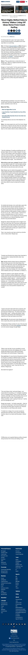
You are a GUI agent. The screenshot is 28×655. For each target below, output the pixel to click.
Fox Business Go (19, 617)
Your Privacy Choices (15, 638)
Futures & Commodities (6, 583)
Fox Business (5, 1)
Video (17, 594)
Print (16, 31)
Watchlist (3, 597)
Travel (2, 606)
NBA (17, 578)
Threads (14, 31)
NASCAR (17, 581)
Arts (2, 612)
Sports (17, 574)
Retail (2, 591)
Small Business (4, 572)
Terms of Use (18, 602)
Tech (17, 557)
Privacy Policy (18, 604)
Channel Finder (19, 599)
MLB (17, 579)
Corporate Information (20, 609)
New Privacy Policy (14, 636)
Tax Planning (4, 564)
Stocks (2, 578)
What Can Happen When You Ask (9, 109)
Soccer (17, 584)
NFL (16, 576)
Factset (13, 645)
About (17, 597)
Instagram (8, 624)
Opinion (18, 591)
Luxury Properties (19, 554)
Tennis (17, 588)
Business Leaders (5, 588)
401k (2, 560)
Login (18, 1)
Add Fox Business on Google (14, 33)
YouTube (11, 624)
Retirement (3, 562)
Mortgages (3, 551)
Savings (2, 557)
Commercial (18, 552)
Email (19, 31)
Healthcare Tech (19, 566)
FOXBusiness (12, 36)
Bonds (2, 584)
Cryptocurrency (4, 581)
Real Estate (19, 548)
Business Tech (19, 564)
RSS (19, 624)
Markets (3, 576)
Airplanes (3, 609)
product (11, 56)
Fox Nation (18, 615)
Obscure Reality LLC (14, 46)
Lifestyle (3, 600)
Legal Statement (19, 646)
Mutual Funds (4, 594)
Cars (2, 607)
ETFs (2, 586)
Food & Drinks (4, 611)
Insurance (3, 559)
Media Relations (19, 607)
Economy (3, 567)
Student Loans (4, 552)
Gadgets (17, 563)
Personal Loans (4, 555)
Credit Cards (3, 554)
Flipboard (14, 624)
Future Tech (18, 567)
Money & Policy (4, 571)
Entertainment (4, 602)
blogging (19, 325)
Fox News (18, 614)
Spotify (25, 624)
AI (16, 569)
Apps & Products (19, 618)
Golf (16, 586)
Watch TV (22, 1)
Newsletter (22, 624)
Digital (17, 559)
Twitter (11, 31)
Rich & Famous (4, 604)
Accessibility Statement (21, 612)
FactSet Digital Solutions (11, 646)
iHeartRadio (14, 627)
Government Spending (6, 569)
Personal (17, 551)
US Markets (3, 579)
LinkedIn (17, 624)
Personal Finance (6, 548)
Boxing (17, 583)
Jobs (17, 601)
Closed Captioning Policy (21, 610)
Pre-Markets (3, 592)
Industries (3, 589)
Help (14, 640)
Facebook (9, 31)
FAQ (16, 605)
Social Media (18, 561)
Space (17, 571)
